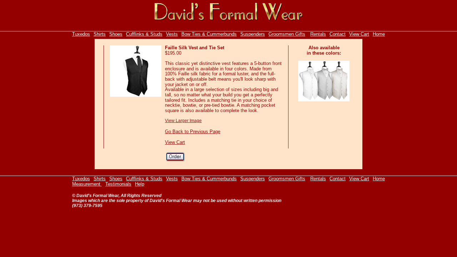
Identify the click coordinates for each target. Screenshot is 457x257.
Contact (338, 34)
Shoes (115, 34)
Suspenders (252, 34)
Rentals (318, 34)
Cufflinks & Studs (144, 34)
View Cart (359, 34)
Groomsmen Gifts (286, 34)
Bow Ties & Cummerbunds (209, 34)
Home (379, 34)
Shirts (100, 34)
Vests (172, 34)
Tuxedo (79, 34)
